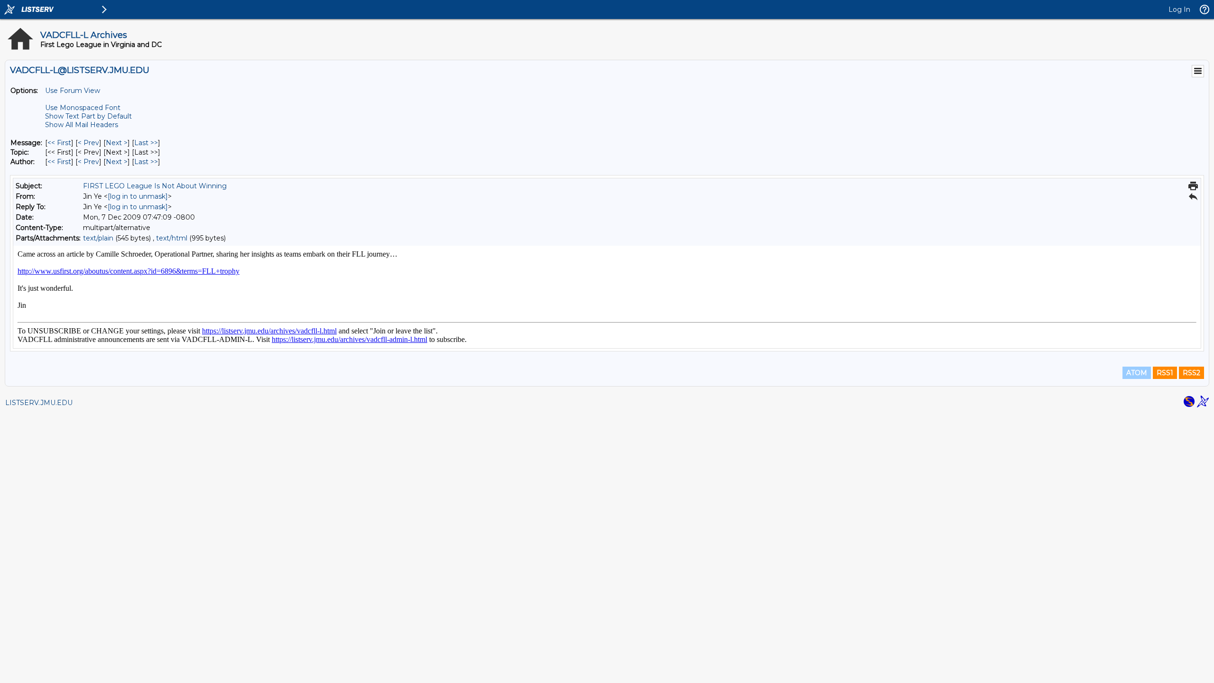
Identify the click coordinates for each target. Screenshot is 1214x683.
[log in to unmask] (138, 196)
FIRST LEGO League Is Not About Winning (155, 186)
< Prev (88, 142)
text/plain (98, 238)
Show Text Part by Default (88, 116)
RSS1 (1165, 373)
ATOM (1136, 373)
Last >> (146, 142)
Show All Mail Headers (81, 124)
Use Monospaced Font (82, 107)
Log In (1179, 9)
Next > (117, 142)
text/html (171, 238)
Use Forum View (72, 90)
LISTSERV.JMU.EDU (39, 402)
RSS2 (1191, 373)
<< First (59, 142)
